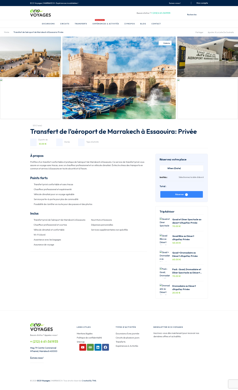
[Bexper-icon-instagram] (187, 3)
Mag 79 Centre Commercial (43, 347)
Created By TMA (89, 380)
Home (6, 32)
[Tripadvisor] (90, 347)
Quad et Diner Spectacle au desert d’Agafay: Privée (186, 221)
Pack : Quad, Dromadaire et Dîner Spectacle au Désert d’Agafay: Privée (186, 271)
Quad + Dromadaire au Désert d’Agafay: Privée (185, 254)
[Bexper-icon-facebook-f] (184, 3)
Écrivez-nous (36, 357)
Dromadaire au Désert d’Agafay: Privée (184, 287)
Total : (163, 186)
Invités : (164, 177)
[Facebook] (105, 347)
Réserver (179, 194)
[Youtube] (82, 347)
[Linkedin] (97, 347)
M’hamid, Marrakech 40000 (43, 351)
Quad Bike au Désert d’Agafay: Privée (183, 238)
